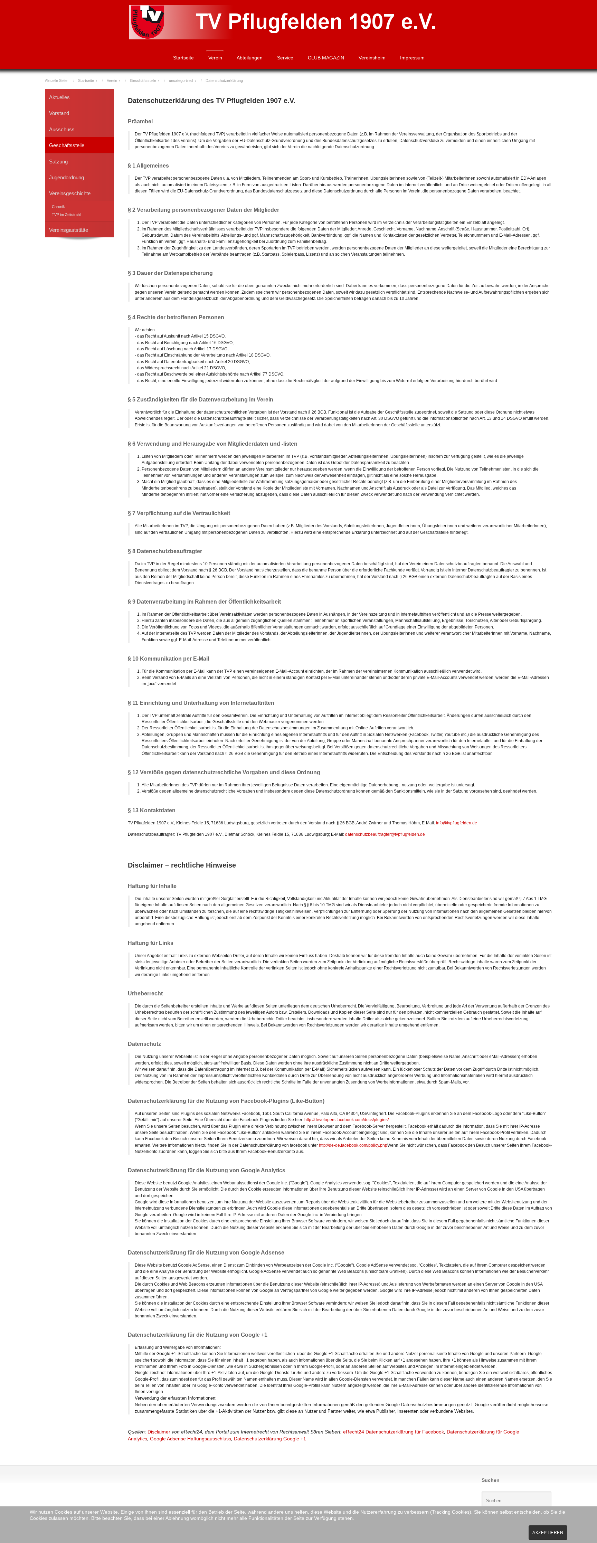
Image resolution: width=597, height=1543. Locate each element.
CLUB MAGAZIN (326, 57)
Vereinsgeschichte (70, 193)
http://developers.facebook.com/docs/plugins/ (346, 1119)
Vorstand (59, 113)
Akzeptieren (547, 1532)
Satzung (58, 161)
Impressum (412, 57)
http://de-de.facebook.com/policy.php (353, 1145)
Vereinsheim (372, 57)
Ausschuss (62, 129)
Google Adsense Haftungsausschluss (190, 1438)
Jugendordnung (66, 177)
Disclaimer (159, 1432)
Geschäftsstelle (66, 145)
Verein (215, 57)
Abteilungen (250, 57)
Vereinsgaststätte (68, 230)
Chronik (58, 207)
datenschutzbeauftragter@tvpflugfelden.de (385, 834)
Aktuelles (59, 97)
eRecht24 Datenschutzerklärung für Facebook (393, 1432)
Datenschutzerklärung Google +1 (270, 1438)
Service (285, 57)
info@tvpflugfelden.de (456, 823)
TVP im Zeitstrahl (66, 214)
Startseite (183, 57)
